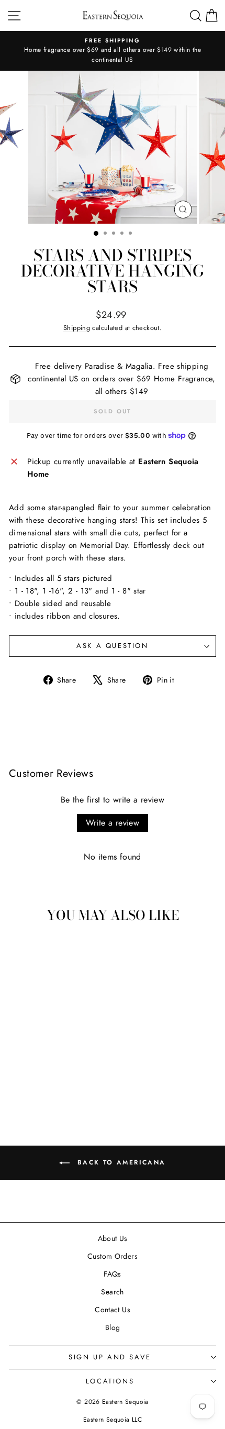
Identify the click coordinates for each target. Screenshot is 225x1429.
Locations (110, 1381)
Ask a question (112, 646)
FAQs (112, 1274)
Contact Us (112, 1309)
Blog (112, 1327)
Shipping (76, 328)
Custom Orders (112, 1256)
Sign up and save (110, 1357)
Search (112, 1292)
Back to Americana (119, 1162)
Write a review (113, 823)
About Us (113, 1238)
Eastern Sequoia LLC (112, 1419)
